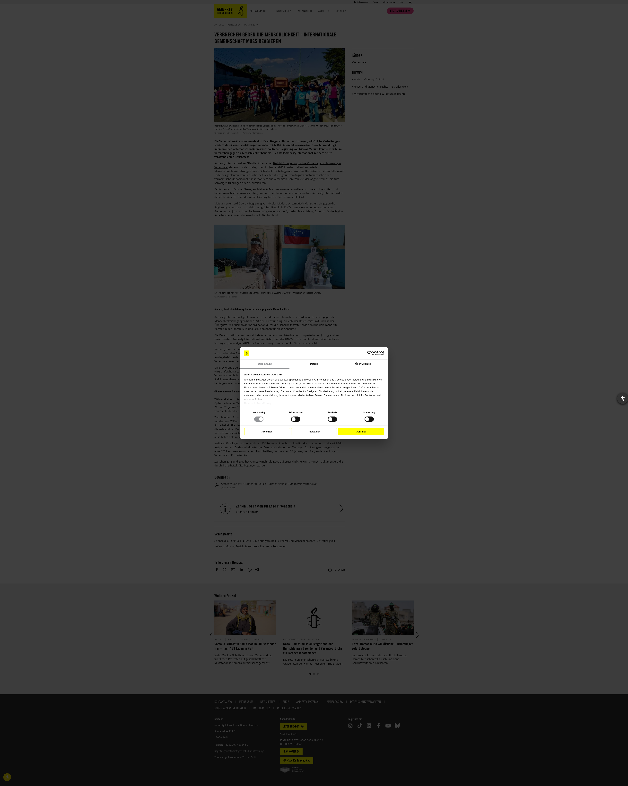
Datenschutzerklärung (257, 403)
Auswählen (314, 431)
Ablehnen (267, 431)
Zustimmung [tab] (265, 364)
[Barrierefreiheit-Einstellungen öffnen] (622, 398)
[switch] (295, 419)
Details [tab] (314, 364)
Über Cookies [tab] (363, 364)
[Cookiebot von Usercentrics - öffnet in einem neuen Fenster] (369, 353)
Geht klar (361, 431)
